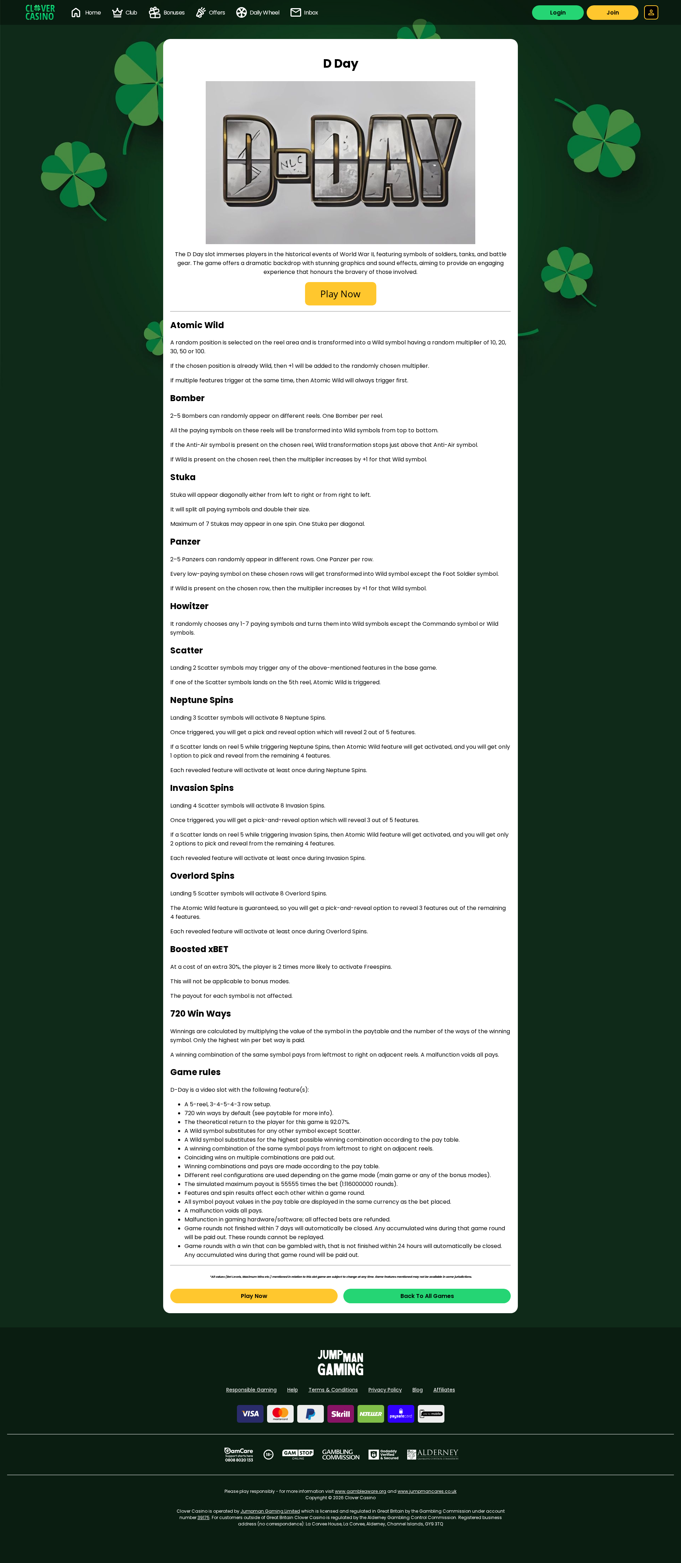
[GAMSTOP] (298, 1455)
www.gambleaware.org (360, 1491)
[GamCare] (239, 1454)
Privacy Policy (385, 1389)
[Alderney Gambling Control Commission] (433, 1455)
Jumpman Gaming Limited (270, 1511)
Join (613, 13)
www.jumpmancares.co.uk (427, 1491)
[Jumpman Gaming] (340, 1373)
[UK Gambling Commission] (340, 1455)
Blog (418, 1389)
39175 (204, 1517)
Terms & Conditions (333, 1389)
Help (292, 1389)
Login (558, 13)
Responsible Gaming (251, 1389)
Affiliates (444, 1389)
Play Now (254, 1296)
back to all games (427, 1296)
